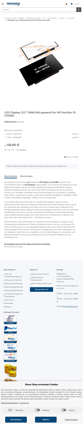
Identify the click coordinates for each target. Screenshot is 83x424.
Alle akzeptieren (16, 419)
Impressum (9, 300)
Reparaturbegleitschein (14, 287)
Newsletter (9, 303)
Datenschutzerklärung (13, 284)
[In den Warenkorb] (6, 27)
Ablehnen (46, 419)
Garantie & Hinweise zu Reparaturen (14, 295)
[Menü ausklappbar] (3, 3)
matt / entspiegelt (43, 137)
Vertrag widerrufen (41, 289)
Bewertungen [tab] (26, 176)
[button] (66, 4)
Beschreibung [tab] (10, 176)
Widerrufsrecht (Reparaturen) (37, 278)
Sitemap (8, 307)
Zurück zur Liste (11, 18)
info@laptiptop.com (70, 306)
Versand (22, 150)
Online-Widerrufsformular (41, 284)
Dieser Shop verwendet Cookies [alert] (41, 384)
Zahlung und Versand (13, 280)
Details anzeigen (71, 420)
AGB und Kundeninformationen (13, 275)
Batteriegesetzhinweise (14, 290)
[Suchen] (78, 9)
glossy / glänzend (43, 134)
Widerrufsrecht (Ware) (40, 274)
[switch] (10, 410)
